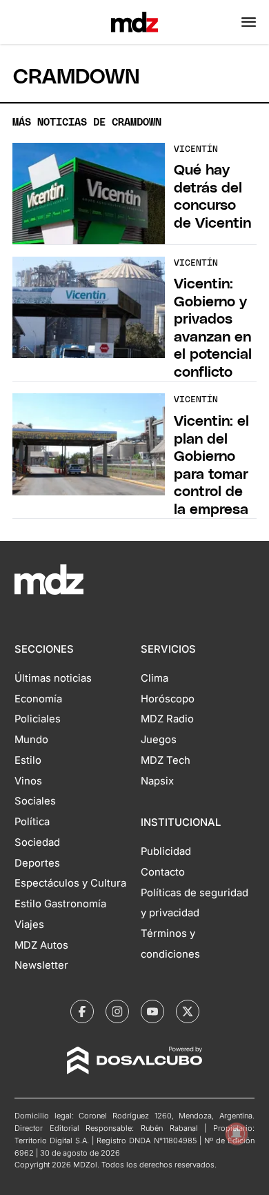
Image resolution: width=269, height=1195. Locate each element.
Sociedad (37, 842)
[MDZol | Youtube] (152, 1011)
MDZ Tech (165, 760)
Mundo (31, 739)
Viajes (29, 924)
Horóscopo (168, 699)
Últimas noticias (53, 678)
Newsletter (41, 965)
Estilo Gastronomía (60, 904)
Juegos (159, 739)
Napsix (157, 781)
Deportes (37, 863)
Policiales (37, 719)
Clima (154, 678)
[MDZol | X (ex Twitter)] (188, 1011)
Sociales (35, 801)
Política (32, 822)
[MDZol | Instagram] (117, 1011)
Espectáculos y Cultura (70, 883)
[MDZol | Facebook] (82, 1011)
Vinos (28, 781)
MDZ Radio (167, 719)
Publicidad (166, 851)
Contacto (163, 872)
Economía (38, 699)
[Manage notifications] (237, 1134)
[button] (248, 22)
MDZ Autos (41, 945)
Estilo (27, 760)
